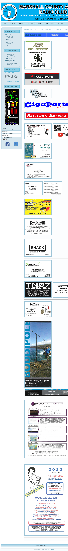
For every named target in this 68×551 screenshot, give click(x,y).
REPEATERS (39, 23)
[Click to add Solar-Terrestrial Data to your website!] (11, 125)
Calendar (12, 23)
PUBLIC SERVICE (50, 23)
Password (7, 133)
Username (7, 130)
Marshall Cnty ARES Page (11, 72)
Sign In (5, 139)
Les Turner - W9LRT (50, 549)
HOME (4, 23)
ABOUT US (30, 23)
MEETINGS (21, 23)
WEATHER (60, 23)
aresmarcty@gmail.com (13, 81)
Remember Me (8, 137)
